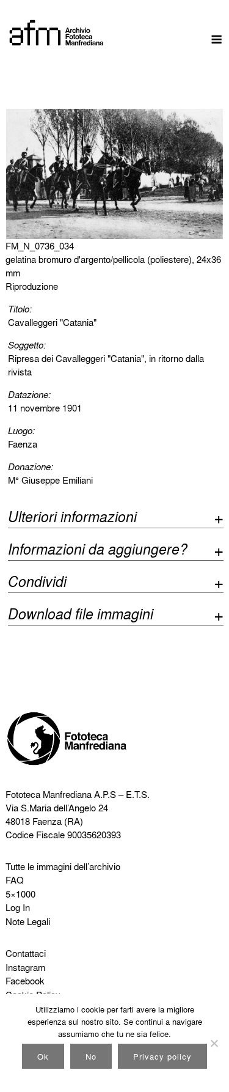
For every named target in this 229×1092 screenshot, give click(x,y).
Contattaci (25, 953)
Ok (43, 1056)
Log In (17, 907)
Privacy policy (162, 1056)
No (90, 1056)
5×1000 (20, 894)
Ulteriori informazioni (72, 518)
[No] (214, 1043)
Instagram (25, 967)
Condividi (37, 583)
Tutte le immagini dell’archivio (62, 866)
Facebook (25, 980)
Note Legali (27, 921)
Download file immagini (80, 615)
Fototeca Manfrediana (48, 794)
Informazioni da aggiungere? (97, 550)
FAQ (14, 880)
